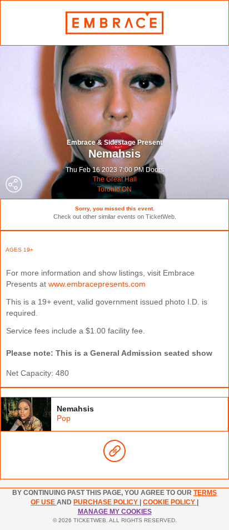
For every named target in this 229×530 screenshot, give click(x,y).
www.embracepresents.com (97, 283)
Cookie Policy (170, 502)
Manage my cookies (115, 512)
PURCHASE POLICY (106, 502)
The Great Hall (115, 179)
